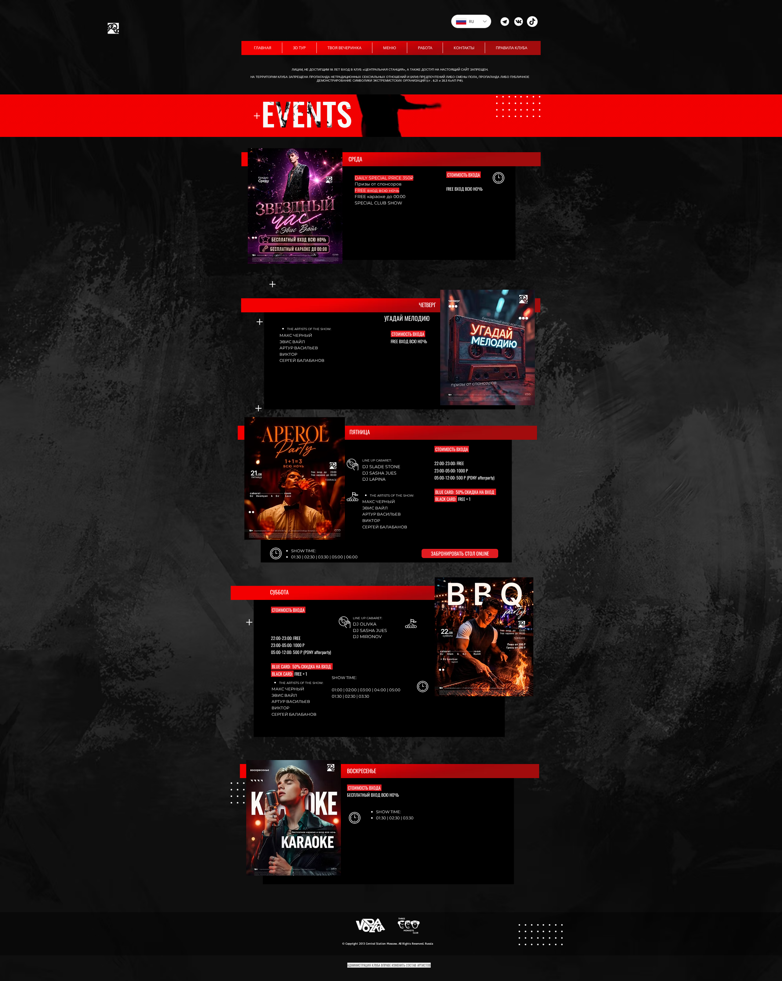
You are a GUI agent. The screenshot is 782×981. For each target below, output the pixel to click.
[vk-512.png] (518, 21)
